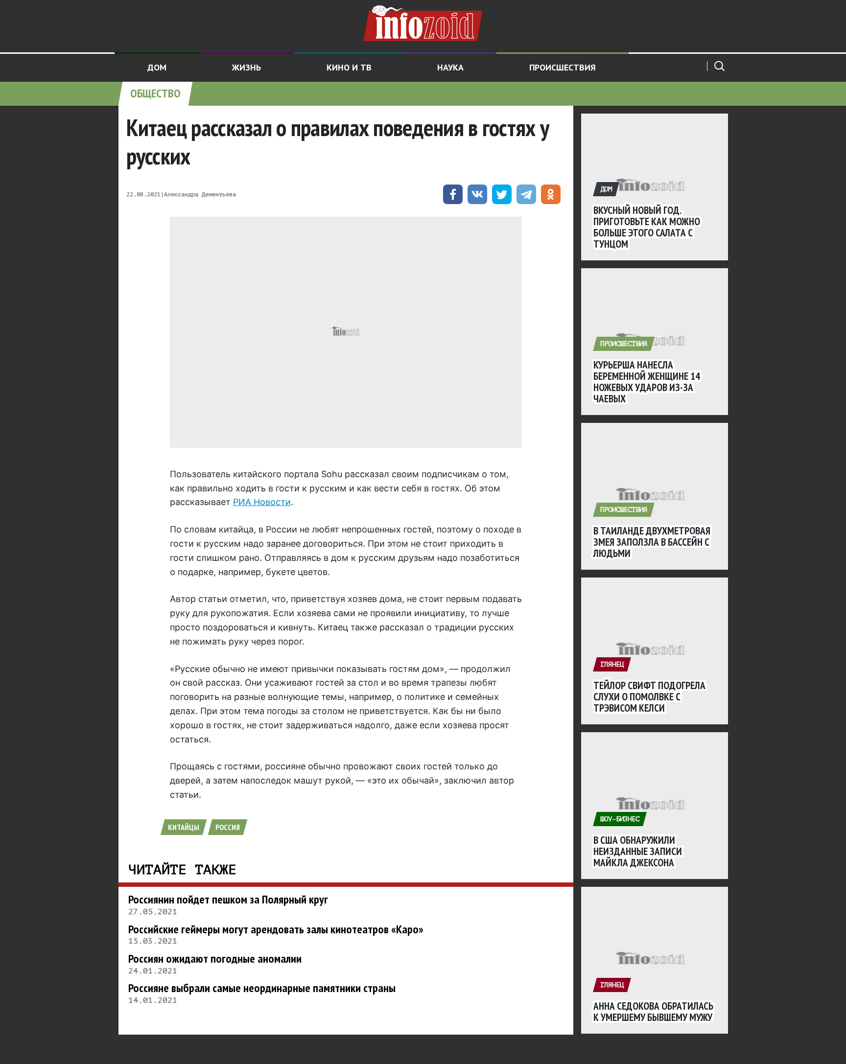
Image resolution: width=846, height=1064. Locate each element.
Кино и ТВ (349, 67)
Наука (450, 67)
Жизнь (246, 67)
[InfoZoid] (423, 22)
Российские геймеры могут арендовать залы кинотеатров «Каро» (275, 929)
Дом (156, 67)
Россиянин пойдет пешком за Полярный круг (228, 899)
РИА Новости (262, 502)
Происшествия (562, 67)
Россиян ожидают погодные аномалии (215, 958)
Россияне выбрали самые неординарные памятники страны (262, 987)
